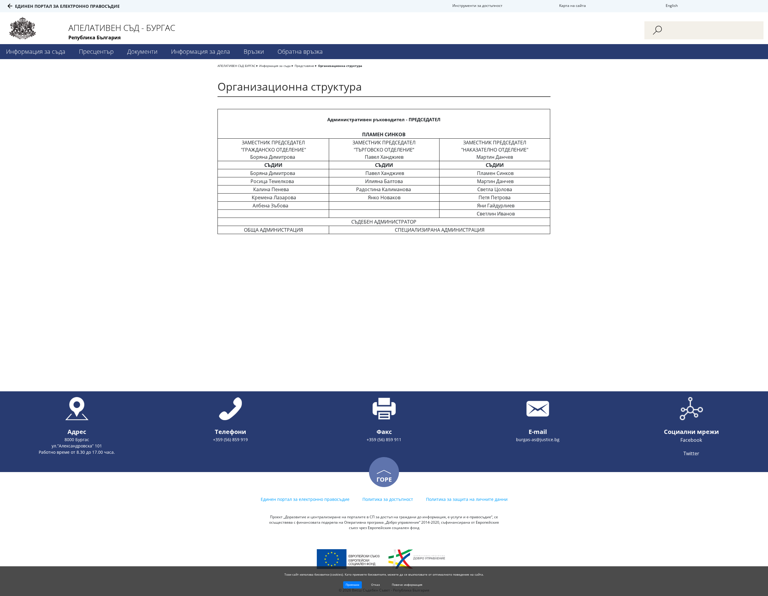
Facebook (691, 440)
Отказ (375, 584)
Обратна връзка (300, 51)
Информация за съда (35, 51)
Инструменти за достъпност (477, 5)
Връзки (254, 51)
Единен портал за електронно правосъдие (67, 6)
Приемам (352, 584)
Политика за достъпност (387, 499)
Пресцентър (96, 51)
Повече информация (407, 584)
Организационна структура (340, 66)
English (672, 5)
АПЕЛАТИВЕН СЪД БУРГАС (236, 66)
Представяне (304, 66)
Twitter (691, 453)
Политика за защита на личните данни (467, 499)
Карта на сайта (572, 5)
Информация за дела (200, 51)
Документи (142, 51)
